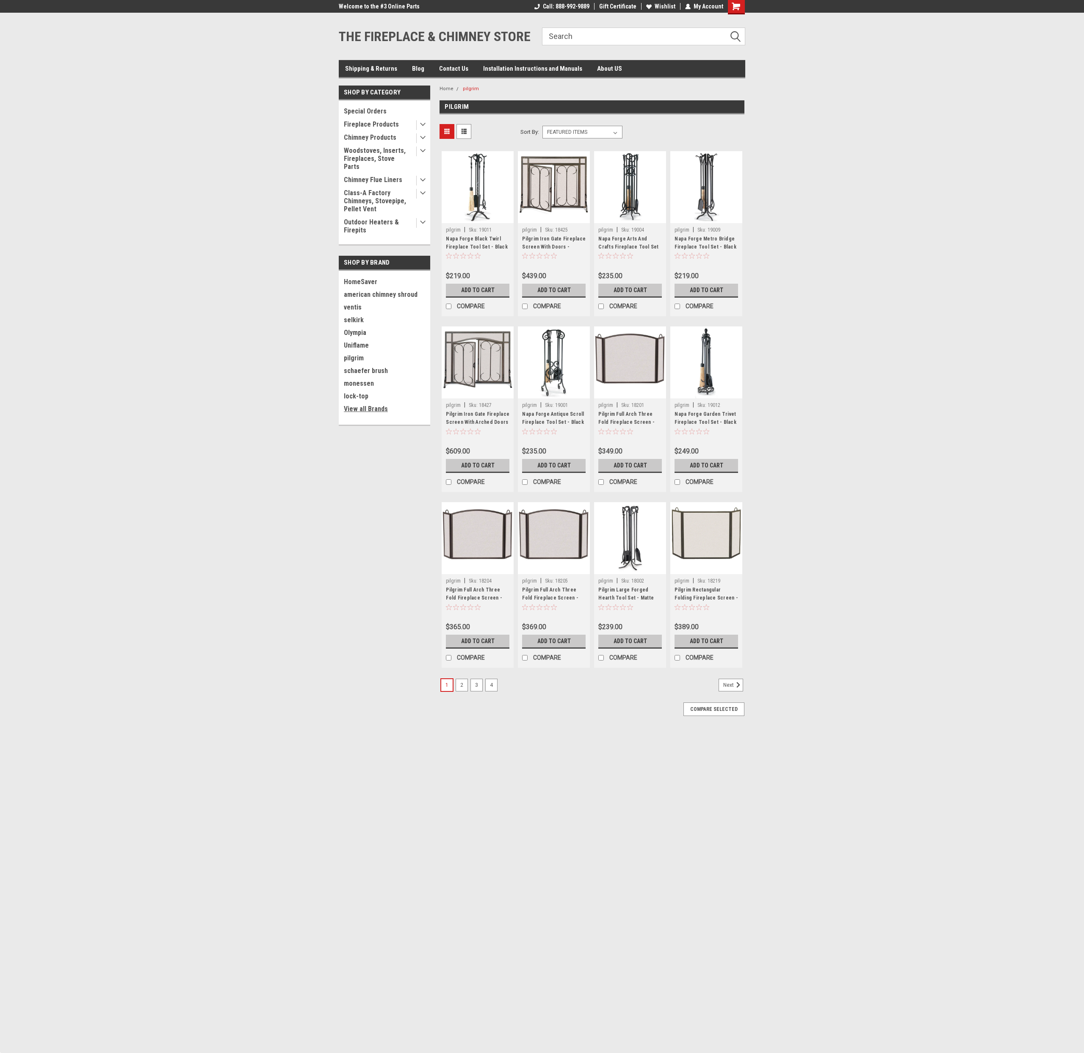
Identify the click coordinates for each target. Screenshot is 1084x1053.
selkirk (354, 320)
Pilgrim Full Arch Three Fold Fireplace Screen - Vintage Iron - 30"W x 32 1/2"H (550, 602)
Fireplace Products (371, 124)
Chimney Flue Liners (373, 180)
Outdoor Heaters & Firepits (371, 226)
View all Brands (366, 409)
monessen (359, 383)
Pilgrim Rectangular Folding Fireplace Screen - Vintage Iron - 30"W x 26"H (706, 598)
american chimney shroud (381, 294)
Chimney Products (370, 137)
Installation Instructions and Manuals (532, 68)
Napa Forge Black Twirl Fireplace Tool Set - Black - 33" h (477, 247)
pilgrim (354, 358)
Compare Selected (714, 709)
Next (729, 685)
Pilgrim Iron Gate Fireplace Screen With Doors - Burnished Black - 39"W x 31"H (554, 251)
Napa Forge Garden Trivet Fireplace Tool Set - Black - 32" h (705, 422)
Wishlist (665, 6)
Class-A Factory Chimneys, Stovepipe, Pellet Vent (375, 201)
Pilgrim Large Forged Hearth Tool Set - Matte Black (626, 598)
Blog (418, 68)
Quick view (478, 216)
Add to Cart (478, 290)
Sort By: (529, 132)
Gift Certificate (617, 6)
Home (447, 88)
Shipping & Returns (371, 68)
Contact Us (453, 68)
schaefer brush (366, 371)
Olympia (355, 333)
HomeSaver (360, 282)
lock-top (356, 396)
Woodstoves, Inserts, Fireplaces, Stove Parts (375, 158)
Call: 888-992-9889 (566, 6)
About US (609, 68)
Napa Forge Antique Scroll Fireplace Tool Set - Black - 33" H (553, 422)
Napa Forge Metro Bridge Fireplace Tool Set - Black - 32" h (705, 247)
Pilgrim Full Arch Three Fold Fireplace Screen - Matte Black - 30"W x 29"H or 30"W (628, 426)
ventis (353, 307)
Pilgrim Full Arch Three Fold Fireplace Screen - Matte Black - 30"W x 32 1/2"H (474, 602)
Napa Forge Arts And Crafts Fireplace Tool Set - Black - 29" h (628, 247)
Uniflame (356, 345)
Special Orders (365, 111)
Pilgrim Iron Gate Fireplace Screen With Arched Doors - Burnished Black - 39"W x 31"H (477, 426)
